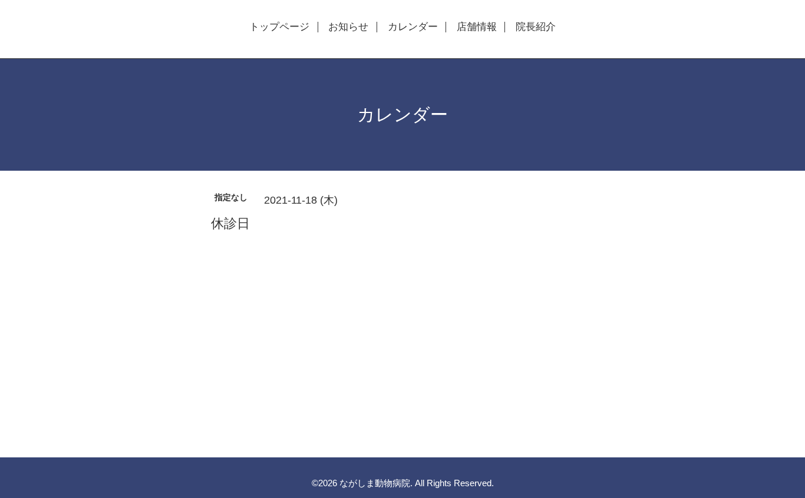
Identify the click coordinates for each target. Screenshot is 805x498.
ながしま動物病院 (374, 483)
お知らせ (348, 27)
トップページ (279, 27)
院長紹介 (536, 27)
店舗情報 (477, 27)
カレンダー (413, 27)
